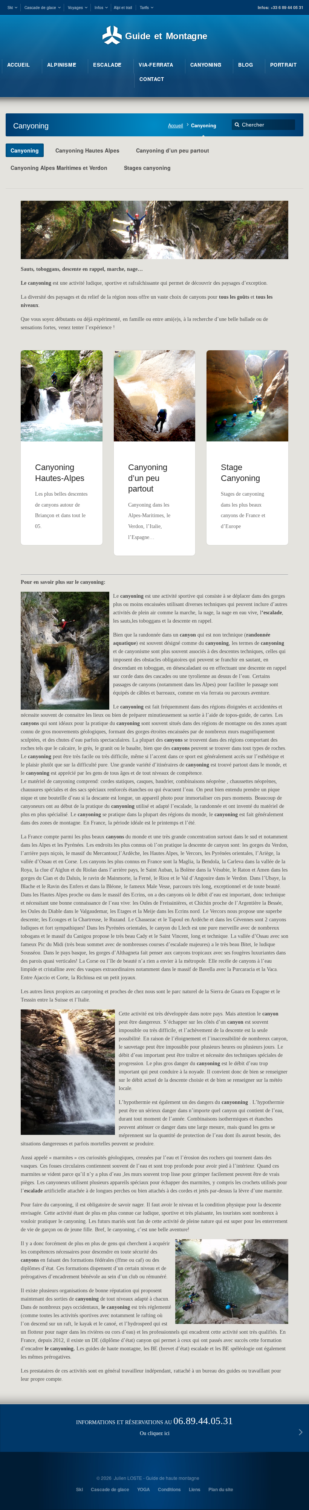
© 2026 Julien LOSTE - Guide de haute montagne (147, 1478)
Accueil (175, 125)
